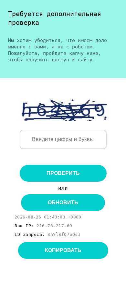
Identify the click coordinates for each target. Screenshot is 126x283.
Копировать (63, 250)
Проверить (63, 173)
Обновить (63, 202)
